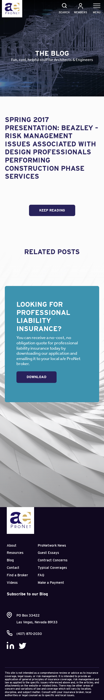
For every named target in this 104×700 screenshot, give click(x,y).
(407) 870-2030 (29, 634)
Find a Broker (17, 575)
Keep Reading (52, 210)
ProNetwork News (52, 545)
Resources (15, 553)
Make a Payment (51, 582)
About (11, 545)
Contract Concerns (52, 560)
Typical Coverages (52, 568)
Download (36, 377)
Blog (10, 560)
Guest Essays (48, 553)
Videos (12, 582)
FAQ (41, 575)
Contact (13, 568)
